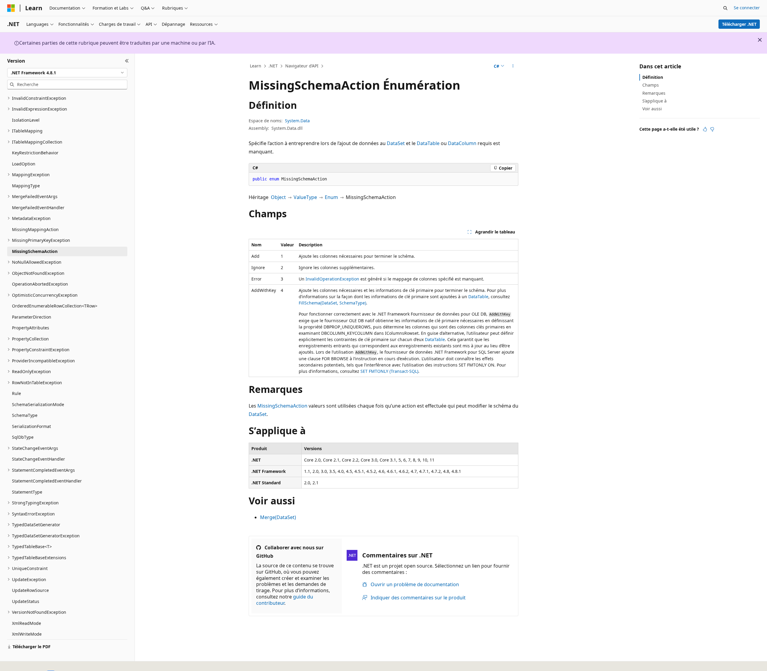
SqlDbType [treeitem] (23, 437)
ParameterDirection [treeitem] (31, 317)
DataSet (396, 143)
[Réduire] (127, 61)
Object (278, 197)
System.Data (297, 120)
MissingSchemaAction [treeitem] (35, 251)
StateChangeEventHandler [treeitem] (38, 459)
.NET (273, 66)
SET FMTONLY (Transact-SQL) (389, 371)
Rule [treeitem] (16, 393)
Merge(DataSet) (278, 517)
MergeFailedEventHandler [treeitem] (38, 207)
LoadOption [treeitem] (23, 164)
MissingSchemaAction (282, 405)
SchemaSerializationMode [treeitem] (38, 404)
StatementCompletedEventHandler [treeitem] (47, 481)
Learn (255, 66)
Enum (331, 197)
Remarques (653, 93)
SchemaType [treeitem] (24, 415)
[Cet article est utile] (705, 129)
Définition (652, 77)
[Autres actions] (513, 66)
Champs (650, 85)
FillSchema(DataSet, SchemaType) (332, 303)
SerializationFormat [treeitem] (31, 426)
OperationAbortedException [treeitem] (40, 284)
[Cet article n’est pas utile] (712, 129)
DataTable (428, 143)
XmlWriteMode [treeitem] (27, 634)
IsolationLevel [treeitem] (26, 120)
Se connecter (747, 7)
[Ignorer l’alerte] (760, 40)
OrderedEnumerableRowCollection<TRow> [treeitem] (54, 306)
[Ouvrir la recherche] (725, 8)
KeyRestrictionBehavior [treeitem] (35, 153)
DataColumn (462, 143)
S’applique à (654, 101)
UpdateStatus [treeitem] (25, 601)
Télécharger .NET (739, 24)
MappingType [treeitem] (26, 186)
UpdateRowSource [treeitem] (30, 590)
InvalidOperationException (332, 279)
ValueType (305, 197)
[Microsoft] (11, 8)
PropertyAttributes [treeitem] (30, 328)
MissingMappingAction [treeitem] (35, 229)
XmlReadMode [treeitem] (26, 623)
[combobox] (67, 72)
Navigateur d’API (301, 66)
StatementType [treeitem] (27, 492)
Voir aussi (652, 108)
